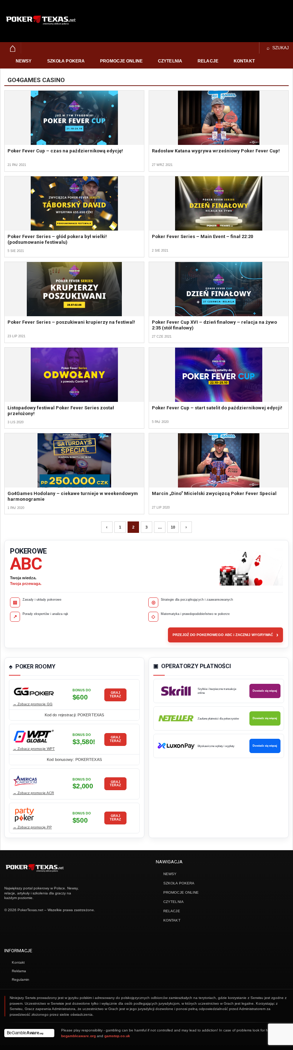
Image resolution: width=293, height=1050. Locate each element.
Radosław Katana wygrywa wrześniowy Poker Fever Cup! (216, 150)
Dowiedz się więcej (265, 690)
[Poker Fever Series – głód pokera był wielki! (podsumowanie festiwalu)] (74, 203)
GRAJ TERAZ (115, 694)
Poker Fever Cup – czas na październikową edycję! (65, 150)
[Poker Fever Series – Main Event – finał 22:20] (218, 203)
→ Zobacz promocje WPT (34, 749)
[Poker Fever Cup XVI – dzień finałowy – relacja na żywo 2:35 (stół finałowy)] (218, 289)
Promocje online (121, 61)
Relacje (208, 61)
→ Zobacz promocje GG (33, 704)
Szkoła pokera (66, 61)
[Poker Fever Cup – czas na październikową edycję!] (74, 118)
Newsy (24, 61)
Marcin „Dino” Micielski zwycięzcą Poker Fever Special (214, 493)
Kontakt (244, 61)
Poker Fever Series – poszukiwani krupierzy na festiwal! (71, 322)
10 (173, 527)
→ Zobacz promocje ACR (33, 793)
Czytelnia (170, 61)
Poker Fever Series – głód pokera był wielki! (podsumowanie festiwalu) (57, 239)
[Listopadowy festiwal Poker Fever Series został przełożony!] (74, 375)
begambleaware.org (78, 1036)
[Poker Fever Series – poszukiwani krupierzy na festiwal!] (74, 289)
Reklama (19, 971)
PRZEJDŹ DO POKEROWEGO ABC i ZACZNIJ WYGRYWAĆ (225, 634)
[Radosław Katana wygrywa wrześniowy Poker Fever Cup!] (218, 118)
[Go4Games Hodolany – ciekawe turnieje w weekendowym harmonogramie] (74, 460)
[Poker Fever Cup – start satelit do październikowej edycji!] (218, 375)
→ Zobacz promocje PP (32, 827)
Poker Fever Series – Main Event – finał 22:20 (202, 236)
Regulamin (20, 979)
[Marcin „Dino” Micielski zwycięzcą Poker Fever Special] (218, 460)
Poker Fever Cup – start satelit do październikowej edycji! (217, 407)
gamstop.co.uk (117, 1036)
